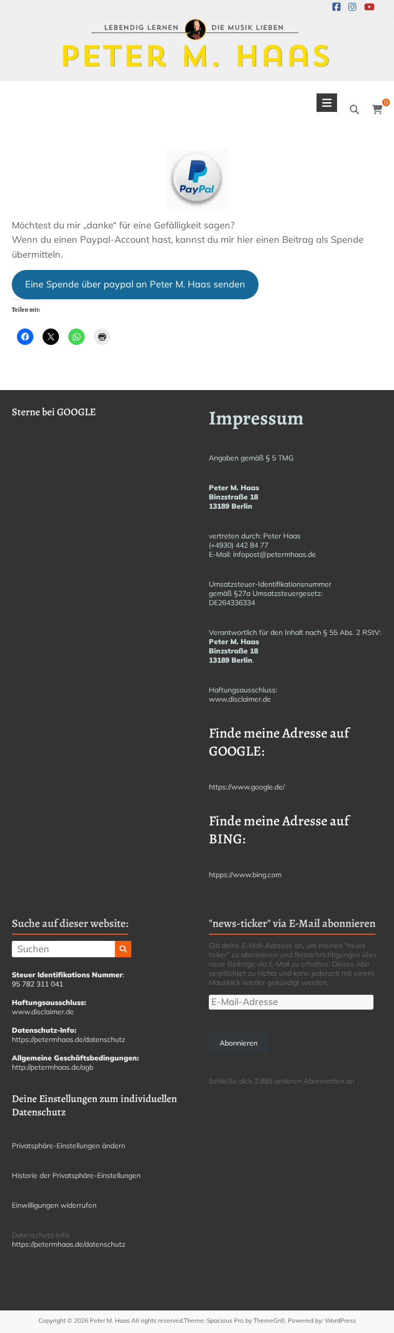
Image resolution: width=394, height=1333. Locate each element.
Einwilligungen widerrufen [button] (54, 1205)
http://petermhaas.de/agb (52, 1067)
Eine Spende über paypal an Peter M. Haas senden (135, 284)
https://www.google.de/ (247, 786)
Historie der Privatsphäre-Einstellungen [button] (76, 1175)
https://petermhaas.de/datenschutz (68, 1039)
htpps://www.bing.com (245, 874)
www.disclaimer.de (240, 699)
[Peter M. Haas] (197, 25)
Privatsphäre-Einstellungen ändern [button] (68, 1145)
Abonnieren (239, 1043)
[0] (377, 110)
